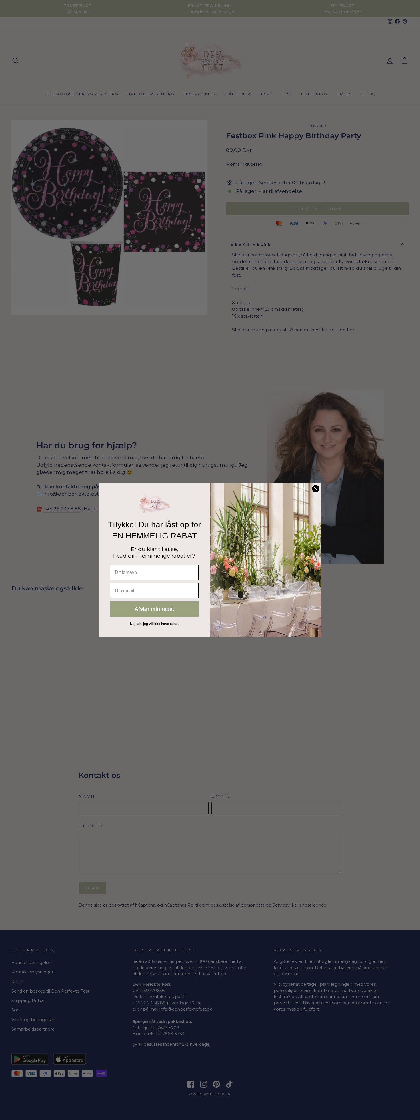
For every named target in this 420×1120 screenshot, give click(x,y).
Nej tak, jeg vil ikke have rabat (154, 624)
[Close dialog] (315, 488)
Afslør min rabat (154, 609)
